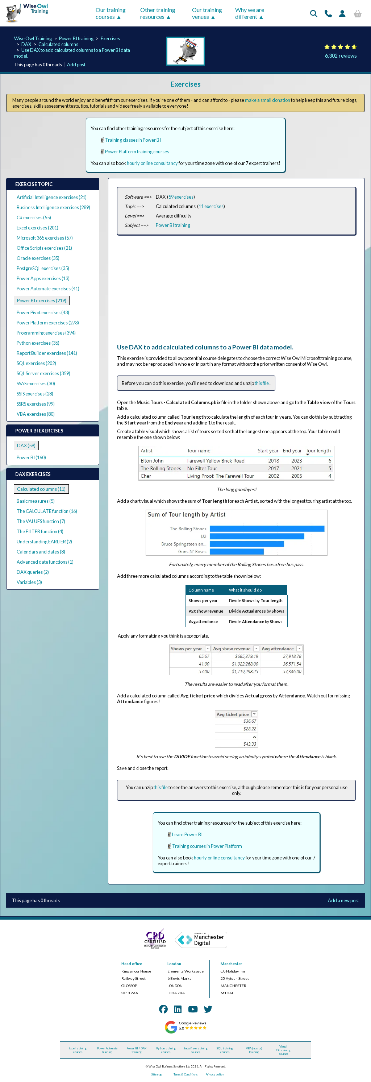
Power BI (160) (31, 457)
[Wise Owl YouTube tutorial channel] (193, 1009)
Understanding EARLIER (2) (44, 541)
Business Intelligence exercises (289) (53, 207)
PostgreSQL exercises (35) (43, 268)
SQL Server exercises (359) (43, 373)
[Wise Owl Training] (25, 23)
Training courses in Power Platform (207, 846)
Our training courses (111, 13)
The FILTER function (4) (40, 531)
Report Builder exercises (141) (47, 353)
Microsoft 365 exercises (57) (45, 238)
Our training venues (207, 13)
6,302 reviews (341, 56)
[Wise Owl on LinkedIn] (178, 1009)
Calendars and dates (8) (41, 552)
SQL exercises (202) (36, 363)
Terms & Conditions (185, 1074)
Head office (131, 964)
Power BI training (76, 38)
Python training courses (166, 1050)
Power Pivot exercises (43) (43, 312)
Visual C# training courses (283, 1050)
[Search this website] (313, 13)
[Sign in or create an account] (342, 13)
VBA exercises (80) (36, 414)
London (174, 964)
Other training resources (157, 13)
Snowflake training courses (195, 1050)
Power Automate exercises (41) (48, 288)
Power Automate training (107, 1050)
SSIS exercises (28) (35, 394)
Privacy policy (214, 1074)
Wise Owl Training (33, 38)
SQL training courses (224, 1050)
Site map (156, 1074)
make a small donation (267, 100)
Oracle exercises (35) (38, 258)
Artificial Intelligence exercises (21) (52, 197)
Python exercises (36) (38, 343)
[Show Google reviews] (185, 1033)
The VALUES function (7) (41, 521)
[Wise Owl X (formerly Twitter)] (208, 1009)
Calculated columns (58, 44)
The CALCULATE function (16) (47, 511)
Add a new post (343, 900)
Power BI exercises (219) (41, 300)
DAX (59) (26, 445)
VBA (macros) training (254, 1050)
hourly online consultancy (152, 163)
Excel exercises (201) (37, 228)
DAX (26, 44)
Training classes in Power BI (133, 140)
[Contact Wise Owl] (328, 13)
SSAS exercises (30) (36, 383)
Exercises (110, 38)
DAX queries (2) (33, 572)
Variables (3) (29, 582)
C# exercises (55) (34, 217)
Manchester (231, 964)
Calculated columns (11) (41, 489)
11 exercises (211, 206)
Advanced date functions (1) (45, 562)
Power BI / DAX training (136, 1050)
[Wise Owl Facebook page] (163, 1009)
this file (262, 383)
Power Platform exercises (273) (48, 323)
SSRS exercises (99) (36, 404)
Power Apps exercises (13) (43, 278)
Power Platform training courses (137, 151)
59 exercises (180, 197)
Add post (76, 64)
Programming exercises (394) (46, 333)
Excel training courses (77, 1050)
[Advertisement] (235, 292)
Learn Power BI (187, 834)
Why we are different (249, 13)
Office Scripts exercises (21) (44, 248)
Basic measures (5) (36, 501)
